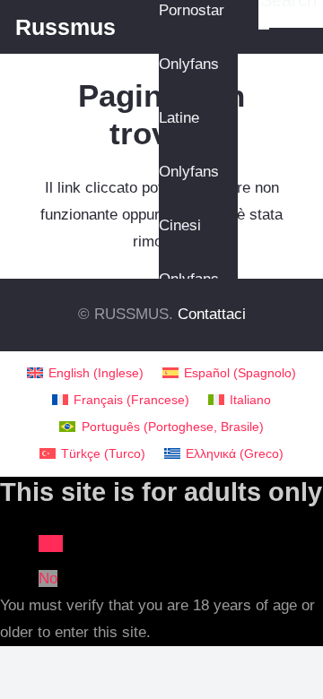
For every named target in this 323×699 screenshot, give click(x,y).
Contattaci (212, 314)
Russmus (65, 26)
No (48, 578)
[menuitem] (85, 373)
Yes (51, 543)
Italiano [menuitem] (250, 400)
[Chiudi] (263, 29)
